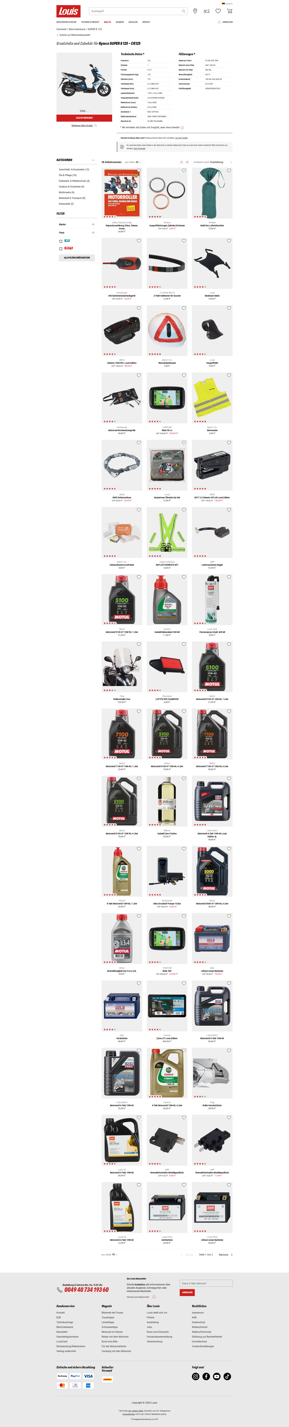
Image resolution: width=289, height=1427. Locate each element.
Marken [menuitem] (120, 22)
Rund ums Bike (110, 1341)
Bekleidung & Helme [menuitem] (66, 22)
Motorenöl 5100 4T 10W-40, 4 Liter (167, 766)
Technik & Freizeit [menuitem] (90, 22)
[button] (227, 4)
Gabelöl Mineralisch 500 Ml (167, 632)
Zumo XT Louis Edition (167, 1038)
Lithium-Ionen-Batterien (212, 971)
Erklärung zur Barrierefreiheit (207, 1336)
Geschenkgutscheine (67, 1336)
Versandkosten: (129, 1414)
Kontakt (60, 1312)
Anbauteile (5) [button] (66, 203)
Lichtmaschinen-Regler (212, 565)
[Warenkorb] (230, 11)
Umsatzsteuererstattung (159, 1336)
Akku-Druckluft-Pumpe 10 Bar (167, 903)
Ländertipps (108, 1322)
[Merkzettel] (218, 11)
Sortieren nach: (202, 162)
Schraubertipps (110, 1327)
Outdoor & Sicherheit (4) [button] (71, 186)
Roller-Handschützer (212, 1105)
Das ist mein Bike (84, 118)
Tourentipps (108, 1317)
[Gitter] (181, 161)
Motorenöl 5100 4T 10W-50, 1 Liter (122, 632)
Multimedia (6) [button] (67, 192)
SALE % (68, 248)
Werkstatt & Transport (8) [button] (72, 198)
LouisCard (61, 1341)
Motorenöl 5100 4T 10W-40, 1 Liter (212, 699)
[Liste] (187, 162)
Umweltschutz (199, 1341)
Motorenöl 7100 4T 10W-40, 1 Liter (122, 766)
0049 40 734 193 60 (86, 1290)
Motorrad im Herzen (112, 1331)
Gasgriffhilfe (212, 363)
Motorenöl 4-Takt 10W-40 (212, 1038)
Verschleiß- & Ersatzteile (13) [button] (74, 169)
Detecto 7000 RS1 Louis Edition (122, 363)
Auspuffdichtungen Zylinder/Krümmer (167, 225)
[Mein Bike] (207, 11)
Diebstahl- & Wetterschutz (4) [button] (74, 181)
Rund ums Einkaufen (158, 1331)
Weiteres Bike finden (82, 125)
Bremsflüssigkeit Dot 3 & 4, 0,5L (122, 971)
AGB (194, 1317)
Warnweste (212, 430)
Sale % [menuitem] (107, 22)
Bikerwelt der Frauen (112, 1312)
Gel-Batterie (167, 1240)
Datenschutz (198, 1322)
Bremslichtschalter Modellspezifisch (167, 1172)
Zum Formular (139, 148)
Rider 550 (167, 971)
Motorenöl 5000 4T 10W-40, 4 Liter (212, 903)
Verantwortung (154, 1341)
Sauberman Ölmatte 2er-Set (167, 497)
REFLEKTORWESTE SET (167, 565)
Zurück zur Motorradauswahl (74, 35)
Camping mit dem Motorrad (116, 1351)
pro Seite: (130, 162)
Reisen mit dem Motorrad (115, 1336)
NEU (67, 240)
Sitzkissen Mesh (212, 296)
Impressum (198, 1312)
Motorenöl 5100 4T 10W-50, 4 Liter (122, 833)
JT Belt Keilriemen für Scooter (167, 296)
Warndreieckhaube (167, 363)
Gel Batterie (122, 1038)
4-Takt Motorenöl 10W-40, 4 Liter (167, 1105)
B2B (58, 1317)
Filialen (150, 1317)
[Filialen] (195, 11)
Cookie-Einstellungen (203, 1346)
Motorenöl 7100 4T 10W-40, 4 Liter (212, 766)
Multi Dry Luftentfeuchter (212, 225)
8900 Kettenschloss (122, 497)
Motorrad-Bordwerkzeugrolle (121, 430)
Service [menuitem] (146, 22)
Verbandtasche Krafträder (122, 565)
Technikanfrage (64, 1322)
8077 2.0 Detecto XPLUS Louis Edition (212, 497)
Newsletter (62, 1331)
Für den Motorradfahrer (114, 1346)
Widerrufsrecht (199, 1327)
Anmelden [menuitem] (227, 22)
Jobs (149, 1327)
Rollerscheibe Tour (121, 699)
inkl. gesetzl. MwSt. (136, 1411)
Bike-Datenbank (64, 1327)
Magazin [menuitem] (133, 22)
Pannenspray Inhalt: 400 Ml (212, 632)
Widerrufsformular (201, 1331)
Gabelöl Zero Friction (167, 833)
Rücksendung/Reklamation (70, 1346)
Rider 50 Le (167, 430)
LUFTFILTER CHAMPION (167, 699)
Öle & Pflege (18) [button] (68, 175)
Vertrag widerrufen (66, 1351)
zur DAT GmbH (181, 138)
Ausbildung (153, 1322)
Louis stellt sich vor (157, 1312)
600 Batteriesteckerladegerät (121, 296)
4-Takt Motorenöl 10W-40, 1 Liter (122, 903)
